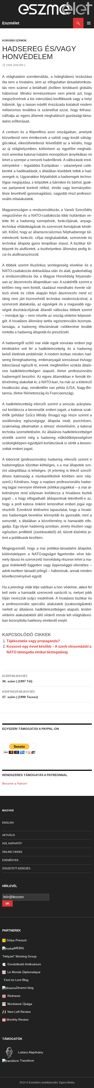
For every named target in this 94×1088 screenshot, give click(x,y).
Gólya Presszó (16, 940)
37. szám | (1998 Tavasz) (20, 694)
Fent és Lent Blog (15, 980)
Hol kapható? (12, 843)
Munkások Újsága (19, 1004)
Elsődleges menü (89, 23)
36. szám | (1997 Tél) (17, 678)
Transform (26, 1060)
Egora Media (67, 1082)
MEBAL (19, 948)
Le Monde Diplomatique (23, 972)
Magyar (8, 810)
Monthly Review (17, 1019)
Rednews (13, 996)
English (8, 822)
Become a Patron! (14, 783)
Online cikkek (12, 851)
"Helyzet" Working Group (19, 956)
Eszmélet (10, 23)
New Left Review (18, 1011)
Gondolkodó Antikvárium (23, 964)
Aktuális (8, 835)
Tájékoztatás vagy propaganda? (33, 641)
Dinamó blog (24, 987)
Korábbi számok (14, 40)
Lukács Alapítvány (30, 1052)
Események (10, 860)
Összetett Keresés (16, 868)
